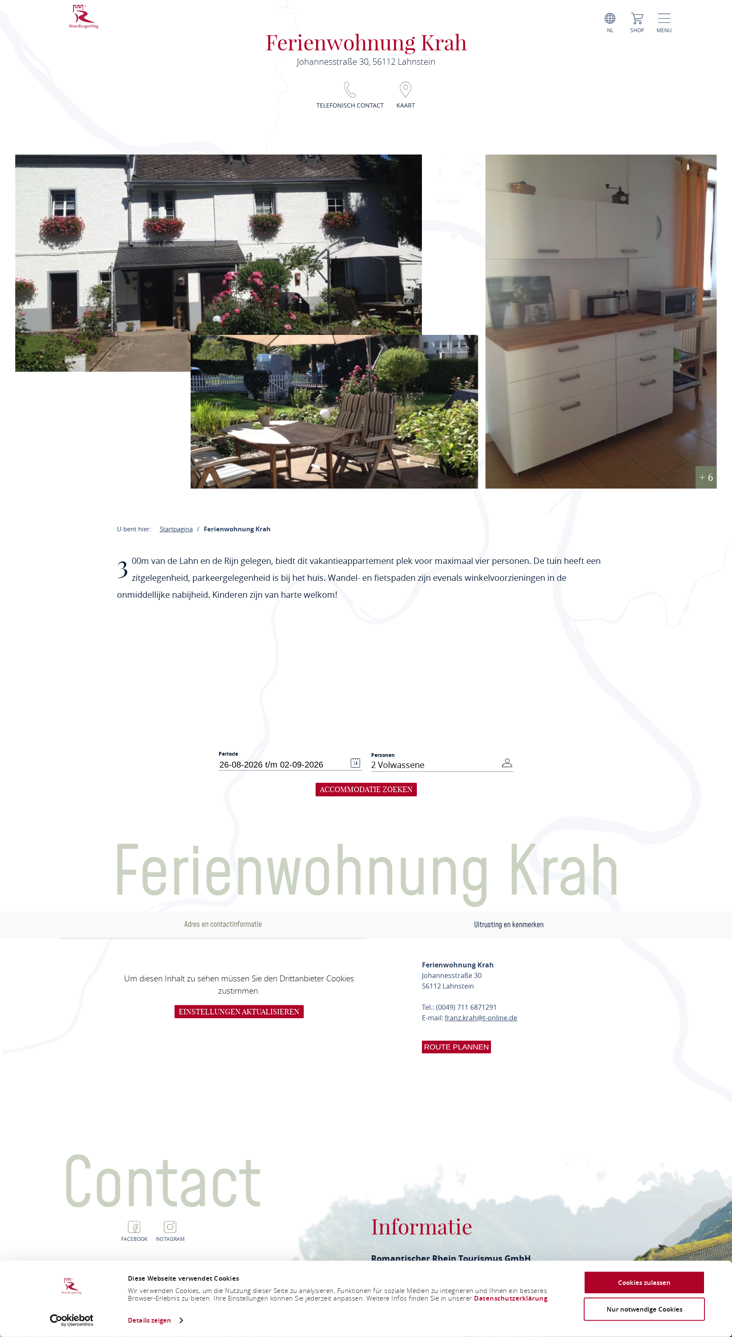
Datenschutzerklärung (510, 1298)
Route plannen (456, 1047)
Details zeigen (149, 1320)
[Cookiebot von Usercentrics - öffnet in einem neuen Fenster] (72, 1320)
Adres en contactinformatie (223, 924)
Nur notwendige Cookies (644, 1308)
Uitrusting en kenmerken (508, 925)
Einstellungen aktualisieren (239, 1012)
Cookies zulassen (644, 1282)
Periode (228, 754)
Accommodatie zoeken (366, 789)
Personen (383, 755)
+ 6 (706, 477)
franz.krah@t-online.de (481, 1017)
